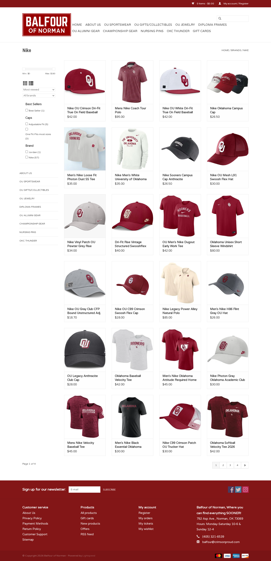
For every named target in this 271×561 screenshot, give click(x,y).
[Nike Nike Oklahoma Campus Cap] (228, 82)
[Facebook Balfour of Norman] (231, 489)
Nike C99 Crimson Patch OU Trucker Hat (179, 445)
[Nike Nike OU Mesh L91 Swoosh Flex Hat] (228, 149)
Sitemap (28, 539)
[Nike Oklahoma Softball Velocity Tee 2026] (228, 416)
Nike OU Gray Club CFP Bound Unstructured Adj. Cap (84, 311)
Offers (85, 529)
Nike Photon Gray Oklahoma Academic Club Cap (227, 378)
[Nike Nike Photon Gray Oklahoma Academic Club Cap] (228, 350)
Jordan (35, 152)
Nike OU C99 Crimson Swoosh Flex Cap (130, 311)
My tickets (145, 523)
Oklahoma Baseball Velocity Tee (128, 378)
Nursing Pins (152, 31)
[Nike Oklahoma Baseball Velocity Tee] (132, 350)
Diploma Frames (212, 25)
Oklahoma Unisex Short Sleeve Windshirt (226, 244)
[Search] (220, 18)
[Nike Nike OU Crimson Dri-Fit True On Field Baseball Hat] (85, 82)
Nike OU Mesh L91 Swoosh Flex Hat (223, 177)
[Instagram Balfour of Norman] (245, 489)
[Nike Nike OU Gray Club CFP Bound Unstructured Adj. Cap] (85, 283)
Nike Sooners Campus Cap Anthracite (177, 177)
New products (90, 523)
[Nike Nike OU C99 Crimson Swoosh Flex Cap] (132, 283)
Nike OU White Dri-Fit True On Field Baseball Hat (177, 110)
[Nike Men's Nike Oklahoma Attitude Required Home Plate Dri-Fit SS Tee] (180, 350)
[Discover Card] (244, 555)
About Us (93, 25)
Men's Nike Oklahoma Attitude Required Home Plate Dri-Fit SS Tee (179, 378)
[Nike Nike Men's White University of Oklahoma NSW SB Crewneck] (132, 149)
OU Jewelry (185, 25)
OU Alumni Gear (86, 31)
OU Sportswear (117, 25)
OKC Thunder (178, 31)
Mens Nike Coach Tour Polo (130, 110)
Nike (246, 50)
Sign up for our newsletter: (44, 489)
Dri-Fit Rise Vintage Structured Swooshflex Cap (130, 244)
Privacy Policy (32, 518)
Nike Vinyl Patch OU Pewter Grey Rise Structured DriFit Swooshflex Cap (81, 244)
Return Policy (31, 529)
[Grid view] (25, 83)
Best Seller (36, 110)
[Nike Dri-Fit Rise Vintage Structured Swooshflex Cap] (132, 216)
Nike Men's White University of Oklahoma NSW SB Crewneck (131, 177)
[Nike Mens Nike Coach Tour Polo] (132, 82)
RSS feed (87, 534)
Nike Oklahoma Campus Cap (226, 110)
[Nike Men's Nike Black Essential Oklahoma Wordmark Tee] (132, 416)
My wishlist (146, 529)
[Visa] (226, 555)
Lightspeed (88, 555)
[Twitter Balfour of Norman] (238, 489)
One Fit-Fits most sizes (38, 136)
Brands (236, 50)
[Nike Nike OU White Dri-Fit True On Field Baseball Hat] (180, 82)
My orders (145, 518)
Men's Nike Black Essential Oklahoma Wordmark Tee (128, 445)
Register (144, 513)
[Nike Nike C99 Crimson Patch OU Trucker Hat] (180, 416)
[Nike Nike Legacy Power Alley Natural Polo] (180, 283)
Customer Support (34, 534)
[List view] (31, 83)
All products (89, 513)
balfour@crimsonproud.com (221, 542)
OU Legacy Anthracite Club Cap (82, 378)
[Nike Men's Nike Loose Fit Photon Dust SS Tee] (85, 149)
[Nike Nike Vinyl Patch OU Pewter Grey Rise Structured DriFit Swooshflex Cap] (85, 216)
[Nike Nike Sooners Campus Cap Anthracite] (180, 149)
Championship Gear (120, 31)
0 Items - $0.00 (205, 3)
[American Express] (235, 555)
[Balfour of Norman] (46, 24)
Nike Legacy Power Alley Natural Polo (179, 311)
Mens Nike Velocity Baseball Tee (80, 445)
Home (77, 25)
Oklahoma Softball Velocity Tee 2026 (222, 445)
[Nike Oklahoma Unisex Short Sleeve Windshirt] (228, 216)
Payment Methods (35, 523)
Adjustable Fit (38, 124)
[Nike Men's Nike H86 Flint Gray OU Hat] (228, 283)
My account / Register (236, 3)
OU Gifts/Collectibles (153, 25)
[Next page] (244, 465)
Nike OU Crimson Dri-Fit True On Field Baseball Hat (83, 110)
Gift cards (202, 31)
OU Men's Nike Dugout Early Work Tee (178, 244)
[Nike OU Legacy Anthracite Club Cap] (85, 350)
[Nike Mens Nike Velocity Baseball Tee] (85, 416)
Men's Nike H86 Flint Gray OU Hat (224, 311)
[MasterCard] (217, 555)
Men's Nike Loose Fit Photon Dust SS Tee (82, 177)
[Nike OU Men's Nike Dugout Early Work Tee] (180, 216)
